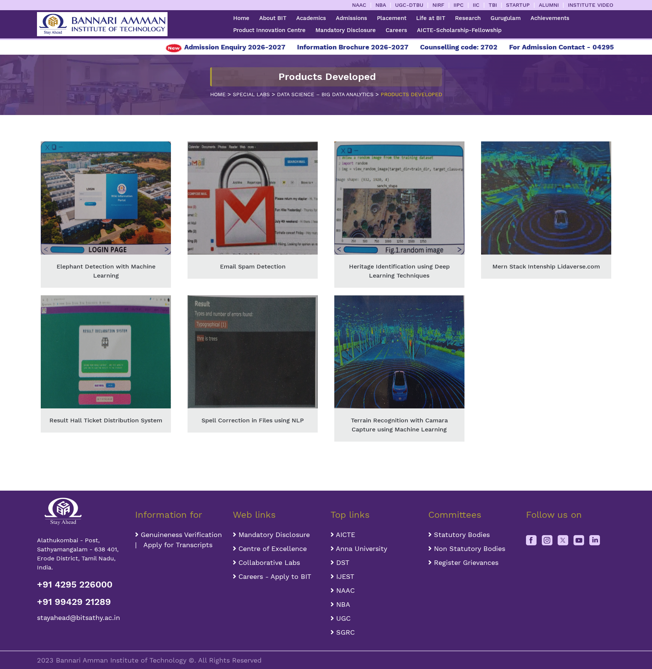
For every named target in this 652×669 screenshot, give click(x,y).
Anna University (360, 548)
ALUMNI (549, 5)
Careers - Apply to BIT (273, 576)
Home (241, 18)
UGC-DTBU (409, 5)
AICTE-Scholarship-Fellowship (459, 30)
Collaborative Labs (268, 562)
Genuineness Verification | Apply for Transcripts (178, 540)
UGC (342, 618)
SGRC (344, 632)
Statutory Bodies (461, 535)
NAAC (359, 5)
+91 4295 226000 (74, 584)
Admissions (351, 18)
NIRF (438, 5)
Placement (391, 18)
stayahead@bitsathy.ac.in (78, 617)
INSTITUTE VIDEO (590, 5)
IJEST (344, 576)
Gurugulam (506, 18)
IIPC (459, 5)
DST (341, 562)
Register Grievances (465, 562)
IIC (476, 5)
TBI (493, 5)
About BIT (272, 18)
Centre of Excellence (271, 548)
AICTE (344, 535)
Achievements (550, 18)
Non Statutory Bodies (468, 548)
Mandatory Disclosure (345, 30)
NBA (380, 5)
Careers (396, 30)
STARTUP (518, 5)
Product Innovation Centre (269, 30)
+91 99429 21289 (74, 602)
